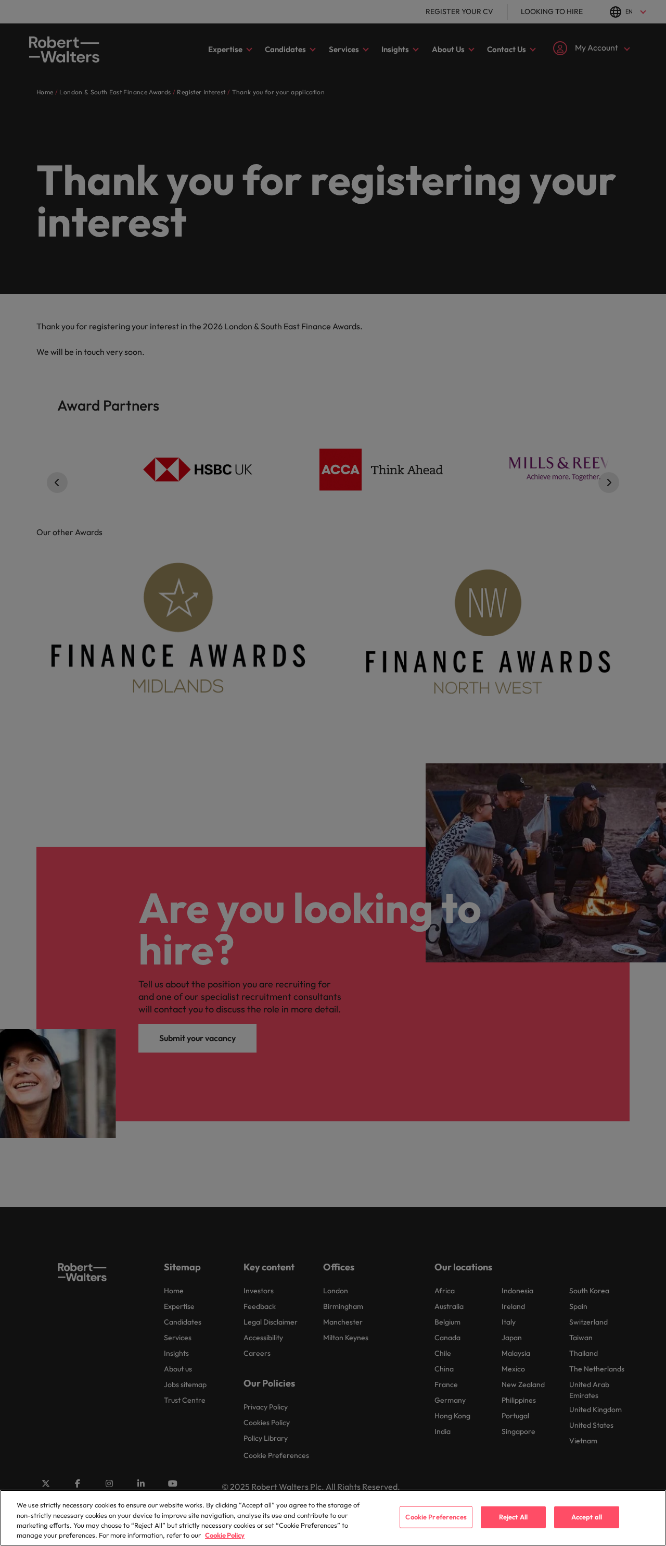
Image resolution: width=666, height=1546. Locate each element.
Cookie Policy (225, 1535)
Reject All (513, 1517)
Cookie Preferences (435, 1517)
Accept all (586, 1517)
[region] (333, 1518)
